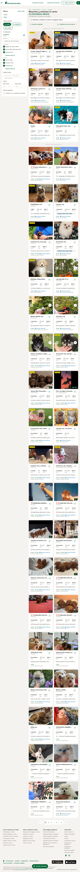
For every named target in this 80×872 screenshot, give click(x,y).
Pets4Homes (9, 861)
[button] (66, 40)
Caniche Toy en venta (9, 845)
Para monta (8, 28)
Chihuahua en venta (8, 832)
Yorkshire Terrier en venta (10, 836)
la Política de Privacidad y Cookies (44, 868)
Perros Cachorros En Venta (11, 829)
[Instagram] (69, 855)
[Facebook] (66, 855)
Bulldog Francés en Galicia (50, 840)
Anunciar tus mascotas (67, 843)
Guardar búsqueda (37, 24)
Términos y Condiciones (30, 868)
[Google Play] (57, 862)
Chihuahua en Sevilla (49, 838)
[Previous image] (56, 40)
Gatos (5, 17)
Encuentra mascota (37, 3)
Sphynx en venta (28, 836)
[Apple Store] (70, 862)
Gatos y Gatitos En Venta (30, 829)
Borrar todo (21, 11)
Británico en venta (28, 834)
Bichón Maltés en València (50, 836)
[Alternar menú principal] (1, 2)
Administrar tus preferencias (20, 869)
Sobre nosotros (68, 832)
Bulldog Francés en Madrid (50, 834)
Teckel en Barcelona (49, 832)
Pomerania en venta (8, 838)
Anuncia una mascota (53, 3)
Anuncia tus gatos (69, 850)
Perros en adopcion (48, 846)
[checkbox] (4, 46)
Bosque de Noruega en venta (31, 832)
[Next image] (75, 40)
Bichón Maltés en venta (9, 834)
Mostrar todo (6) (10, 68)
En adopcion (16, 24)
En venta (7, 24)
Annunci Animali (7, 863)
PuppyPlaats (24, 861)
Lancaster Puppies (19, 863)
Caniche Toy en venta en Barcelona (50, 843)
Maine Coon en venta (29, 840)
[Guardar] (49, 52)
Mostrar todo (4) (10, 55)
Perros (5, 14)
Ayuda (66, 836)
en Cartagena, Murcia (39, 14)
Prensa (66, 838)
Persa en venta (27, 843)
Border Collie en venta (9, 840)
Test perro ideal (68, 852)
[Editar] (24, 35)
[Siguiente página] (66, 822)
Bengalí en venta (28, 838)
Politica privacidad (69, 834)
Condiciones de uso (69, 840)
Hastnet (17, 861)
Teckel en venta (7, 843)
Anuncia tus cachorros (67, 847)
